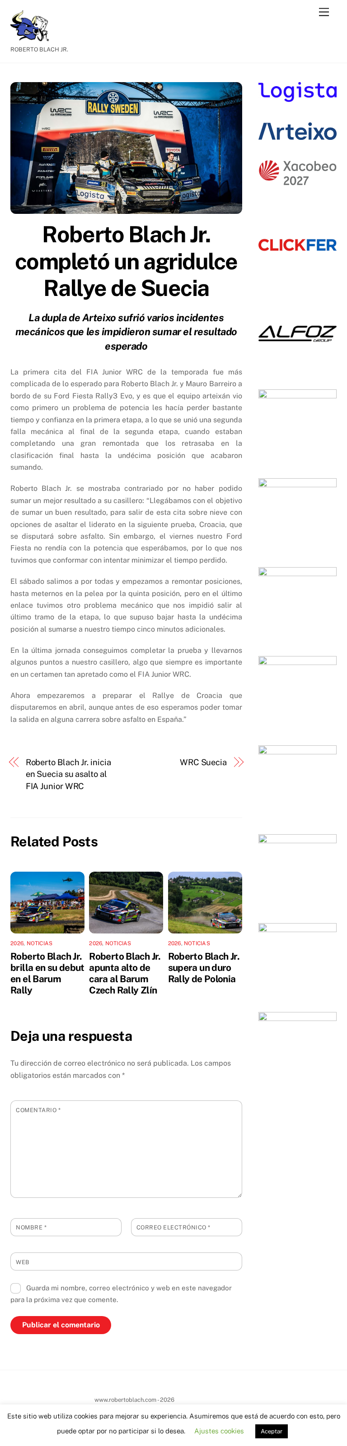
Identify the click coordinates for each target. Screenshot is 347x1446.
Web (23, 1262)
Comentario (38, 1110)
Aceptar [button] (271, 1431)
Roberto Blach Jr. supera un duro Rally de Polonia (203, 967)
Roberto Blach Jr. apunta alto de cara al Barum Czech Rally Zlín (124, 973)
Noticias (40, 943)
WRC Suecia (203, 762)
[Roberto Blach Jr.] (33, 37)
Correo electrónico (173, 1227)
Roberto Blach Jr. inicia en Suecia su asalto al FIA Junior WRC (68, 774)
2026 (16, 943)
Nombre (31, 1227)
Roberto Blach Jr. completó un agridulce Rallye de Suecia (126, 261)
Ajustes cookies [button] (219, 1431)
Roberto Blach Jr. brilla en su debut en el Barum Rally (47, 973)
